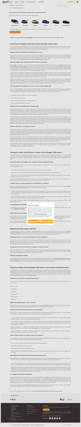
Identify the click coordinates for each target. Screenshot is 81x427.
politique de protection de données (41, 214)
